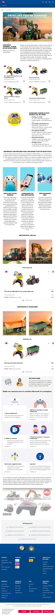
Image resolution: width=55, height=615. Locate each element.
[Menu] (52, 2)
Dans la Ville (4, 584)
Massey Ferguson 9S (34, 77)
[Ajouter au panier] (24, 81)
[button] (40, 419)
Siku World (17, 590)
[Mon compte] (46, 2)
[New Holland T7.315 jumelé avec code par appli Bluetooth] (15, 70)
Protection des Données (48, 592)
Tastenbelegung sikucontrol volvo (28, 539)
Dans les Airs (4, 591)
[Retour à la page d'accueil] (13, 2)
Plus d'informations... (6, 613)
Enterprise (31, 584)
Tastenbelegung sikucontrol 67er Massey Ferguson (41, 527)
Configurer (36, 611)
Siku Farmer (17, 586)
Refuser (24, 611)
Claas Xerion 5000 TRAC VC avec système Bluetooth (18, 291)
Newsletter (31, 591)
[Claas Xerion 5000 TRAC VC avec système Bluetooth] (27, 278)
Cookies (44, 573)
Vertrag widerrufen (47, 597)
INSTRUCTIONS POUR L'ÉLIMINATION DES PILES (48, 569)
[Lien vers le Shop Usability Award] (31, 548)
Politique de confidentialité (28, 500)
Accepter (27, 504)
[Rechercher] (51, 5)
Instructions (45, 562)
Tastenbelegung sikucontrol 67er (15, 527)
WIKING (3, 597)
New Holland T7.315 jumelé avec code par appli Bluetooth (13, 76)
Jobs (30, 586)
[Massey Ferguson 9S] (40, 70)
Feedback (45, 564)
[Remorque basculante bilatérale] (40, 91)
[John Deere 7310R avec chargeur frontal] (15, 91)
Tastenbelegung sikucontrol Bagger (16, 531)
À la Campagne (5, 586)
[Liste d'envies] (43, 2)
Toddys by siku (4, 595)
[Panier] (49, 2)
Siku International (33, 588)
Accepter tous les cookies (48, 611)
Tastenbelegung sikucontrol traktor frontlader (41, 535)
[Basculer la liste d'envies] (48, 272)
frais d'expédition (22, 604)
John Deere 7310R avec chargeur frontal (12, 97)
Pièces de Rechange (5, 593)
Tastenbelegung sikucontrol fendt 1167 (15, 535)
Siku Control (18, 588)
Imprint (44, 595)
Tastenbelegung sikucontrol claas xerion (41, 531)
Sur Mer (3, 588)
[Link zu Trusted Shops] (22, 548)
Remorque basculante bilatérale (37, 98)
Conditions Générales (47, 586)
